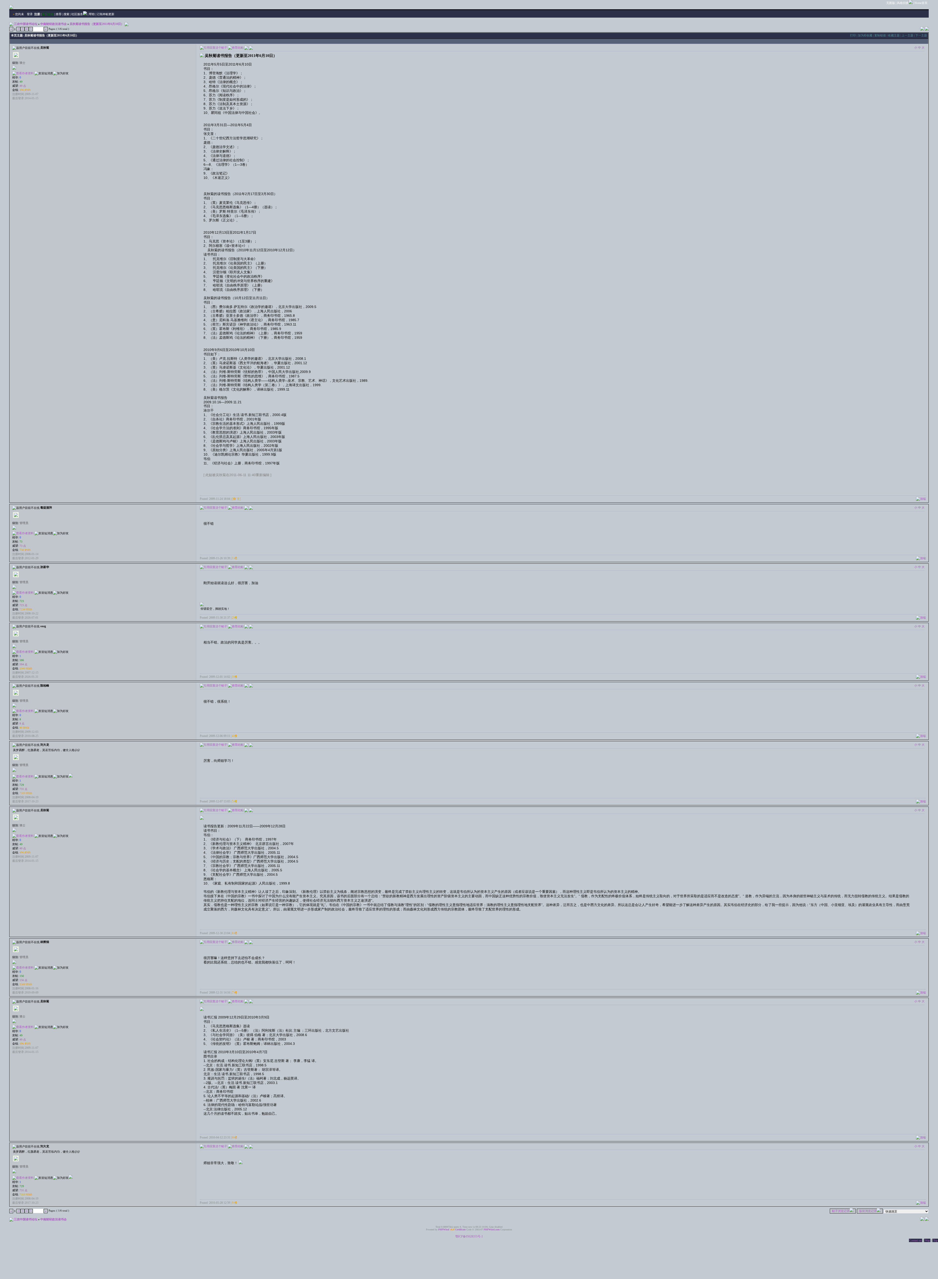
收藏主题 (894, 35)
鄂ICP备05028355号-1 (469, 1236)
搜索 (66, 14)
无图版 (890, 3)
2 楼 (234, 617)
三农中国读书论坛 (25, 24)
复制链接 (880, 35)
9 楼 (234, 1202)
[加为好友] (61, 73)
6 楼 (234, 933)
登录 (30, 14)
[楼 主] (236, 499)
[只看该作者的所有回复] (251, 507)
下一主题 (921, 35)
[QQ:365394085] (71, 776)
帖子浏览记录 (841, 1211)
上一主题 (907, 35)
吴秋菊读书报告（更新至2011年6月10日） (97, 24)
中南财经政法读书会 (53, 24)
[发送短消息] (43, 73)
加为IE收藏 (865, 35)
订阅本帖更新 (105, 14)
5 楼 (234, 801)
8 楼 (234, 1137)
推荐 (59, 14)
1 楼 (234, 558)
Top (935, 1240)
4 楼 (234, 736)
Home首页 (921, 3)
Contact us (915, 1240)
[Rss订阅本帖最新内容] (126, 24)
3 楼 (234, 676)
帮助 (92, 14)
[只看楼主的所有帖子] (251, 47)
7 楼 (234, 992)
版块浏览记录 (868, 1211)
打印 (853, 35)
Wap (927, 1240)
